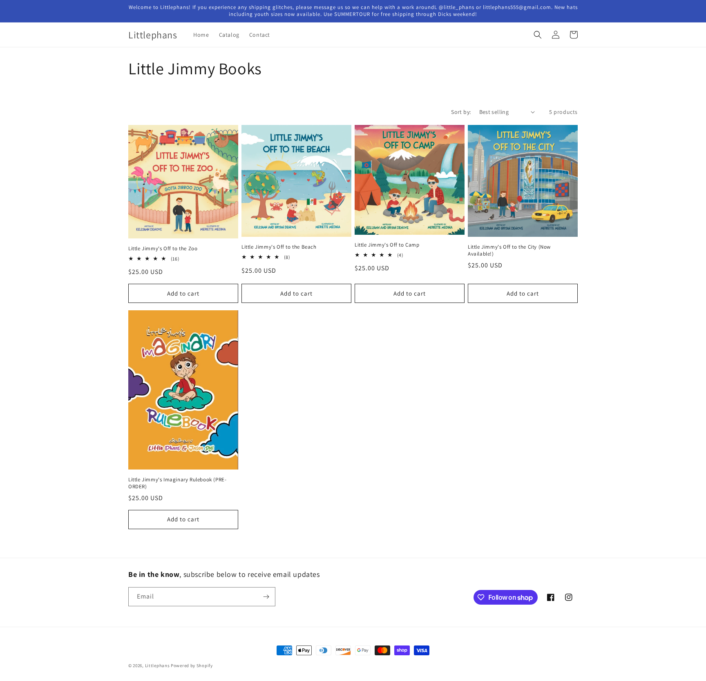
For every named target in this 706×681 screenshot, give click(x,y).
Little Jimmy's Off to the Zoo (162, 248)
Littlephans (157, 665)
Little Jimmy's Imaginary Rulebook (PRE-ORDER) (177, 483)
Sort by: (461, 112)
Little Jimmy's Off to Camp (387, 245)
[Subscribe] (266, 596)
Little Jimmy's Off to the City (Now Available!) (509, 250)
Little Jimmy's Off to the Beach (279, 247)
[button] (538, 35)
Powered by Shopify (192, 665)
